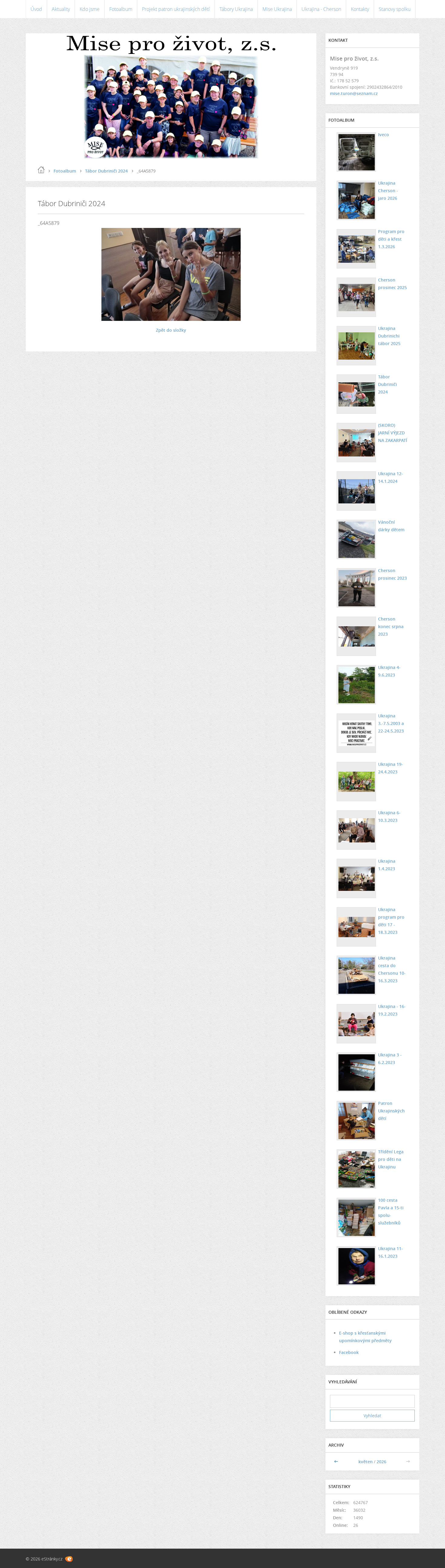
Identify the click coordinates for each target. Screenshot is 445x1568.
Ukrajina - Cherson (321, 9)
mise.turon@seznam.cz (354, 93)
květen (365, 1461)
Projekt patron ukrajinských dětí (176, 9)
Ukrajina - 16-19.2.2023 (392, 1010)
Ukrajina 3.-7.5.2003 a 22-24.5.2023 (391, 723)
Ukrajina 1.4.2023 (386, 864)
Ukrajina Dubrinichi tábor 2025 (389, 335)
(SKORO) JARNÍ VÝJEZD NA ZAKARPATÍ (392, 432)
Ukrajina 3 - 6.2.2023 (390, 1058)
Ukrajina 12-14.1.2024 (390, 477)
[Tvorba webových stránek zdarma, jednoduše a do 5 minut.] (69, 1559)
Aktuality (61, 9)
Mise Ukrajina (277, 9)
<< (336, 1461)
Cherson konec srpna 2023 (391, 626)
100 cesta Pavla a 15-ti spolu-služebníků (391, 1211)
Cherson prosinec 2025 (392, 283)
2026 (381, 1461)
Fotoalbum (120, 9)
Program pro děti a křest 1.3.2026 (391, 239)
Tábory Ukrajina (236, 9)
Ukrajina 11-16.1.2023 (390, 1252)
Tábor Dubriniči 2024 (106, 171)
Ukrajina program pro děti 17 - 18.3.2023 (391, 921)
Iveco (383, 134)
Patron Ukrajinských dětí (391, 1110)
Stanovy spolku (394, 9)
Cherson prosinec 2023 (392, 574)
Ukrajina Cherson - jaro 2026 (388, 190)
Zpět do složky (171, 330)
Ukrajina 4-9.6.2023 (389, 671)
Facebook (349, 1352)
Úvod (36, 9)
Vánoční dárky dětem (391, 525)
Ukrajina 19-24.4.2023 (390, 768)
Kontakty (360, 9)
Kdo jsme (90, 9)
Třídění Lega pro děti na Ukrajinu (391, 1159)
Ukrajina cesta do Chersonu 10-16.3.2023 (392, 969)
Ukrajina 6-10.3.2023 (389, 816)
